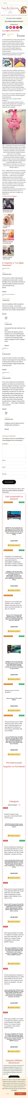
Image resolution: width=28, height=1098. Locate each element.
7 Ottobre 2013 (5, 300)
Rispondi (4, 291)
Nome (4, 460)
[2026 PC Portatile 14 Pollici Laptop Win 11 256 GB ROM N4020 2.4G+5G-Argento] (14, 816)
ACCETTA (20, 1093)
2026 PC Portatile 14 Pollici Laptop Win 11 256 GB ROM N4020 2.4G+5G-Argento (14, 825)
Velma (3, 272)
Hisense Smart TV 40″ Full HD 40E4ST (14, 699)
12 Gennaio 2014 (6, 378)
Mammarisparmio (6, 298)
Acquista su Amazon (15, 545)
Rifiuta (7, 1093)
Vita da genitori (21, 35)
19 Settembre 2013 (6, 274)
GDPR (15, 1090)
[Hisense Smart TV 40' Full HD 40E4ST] (14, 691)
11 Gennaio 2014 (6, 353)
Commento (5, 443)
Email (4, 467)
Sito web (4, 474)
